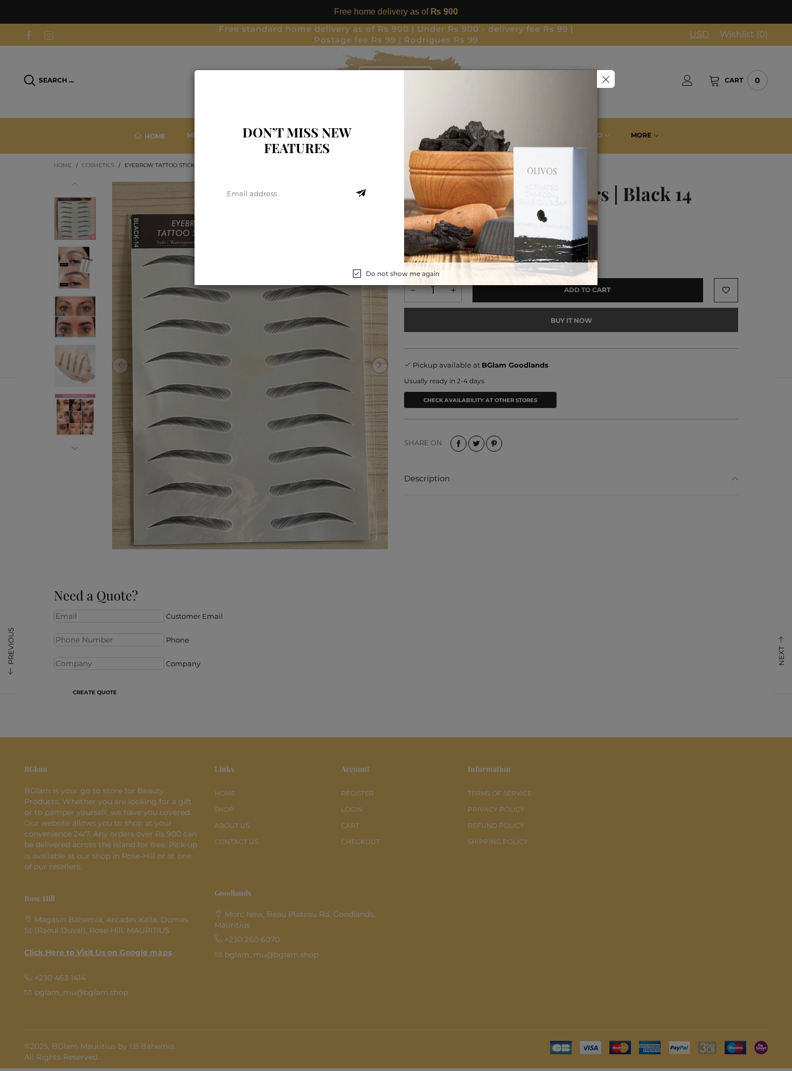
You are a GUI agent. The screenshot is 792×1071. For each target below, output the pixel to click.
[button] (361, 193)
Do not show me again (403, 274)
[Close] (606, 79)
